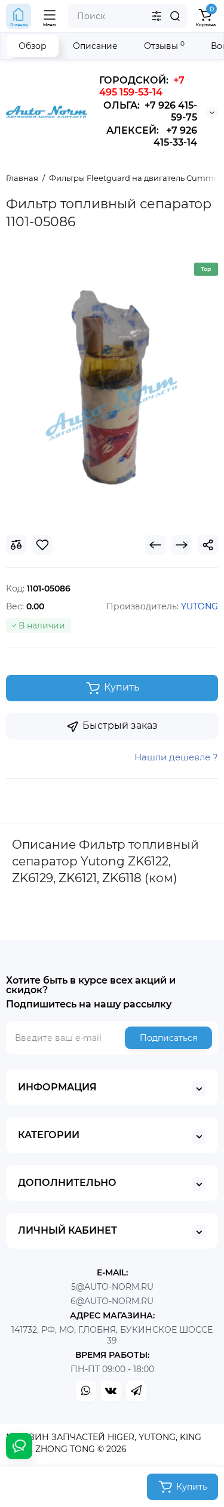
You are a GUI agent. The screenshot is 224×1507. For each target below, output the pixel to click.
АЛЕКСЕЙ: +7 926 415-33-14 (151, 136)
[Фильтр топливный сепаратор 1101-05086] (112, 387)
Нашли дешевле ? (176, 757)
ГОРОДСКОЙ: (142, 86)
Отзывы (164, 45)
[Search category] (156, 16)
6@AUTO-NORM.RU (112, 1301)
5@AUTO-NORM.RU (112, 1286)
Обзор (33, 46)
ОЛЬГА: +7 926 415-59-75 (150, 111)
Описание (95, 46)
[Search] (175, 16)
